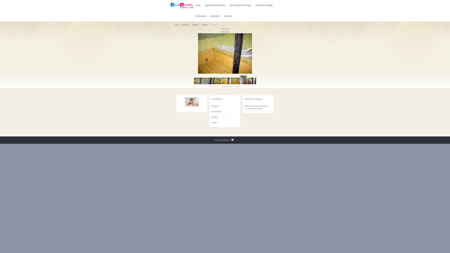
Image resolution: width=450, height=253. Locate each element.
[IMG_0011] (251, 83)
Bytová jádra (216, 111)
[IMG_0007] (235, 83)
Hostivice (205, 25)
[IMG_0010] (243, 83)
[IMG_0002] (207, 83)
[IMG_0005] (226, 83)
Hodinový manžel (264, 5)
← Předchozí (212, 86)
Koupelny (196, 25)
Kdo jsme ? (215, 16)
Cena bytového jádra (214, 5)
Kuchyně (214, 117)
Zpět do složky (226, 86)
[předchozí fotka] (179, 53)
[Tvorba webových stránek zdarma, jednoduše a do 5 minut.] (232, 139)
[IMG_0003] (216, 83)
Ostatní (214, 122)
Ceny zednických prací (240, 5)
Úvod (198, 5)
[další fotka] (271, 53)
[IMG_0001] (198, 83)
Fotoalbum (200, 16)
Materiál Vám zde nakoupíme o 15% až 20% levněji (256, 107)
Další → (240, 86)
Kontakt (228, 16)
